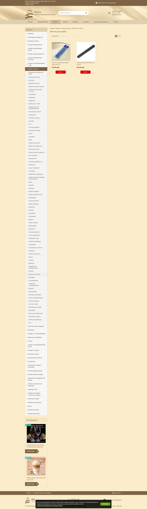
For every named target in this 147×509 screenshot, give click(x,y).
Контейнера (31, 213)
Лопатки (30, 271)
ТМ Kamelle (31, 361)
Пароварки (31, 277)
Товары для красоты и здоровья (35, 384)
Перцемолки (32, 244)
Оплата (65, 22)
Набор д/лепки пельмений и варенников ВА (36, 178)
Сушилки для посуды (34, 130)
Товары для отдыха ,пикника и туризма (34, 394)
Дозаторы (31, 80)
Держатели (31, 229)
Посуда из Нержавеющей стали (36, 64)
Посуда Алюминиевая (35, 44)
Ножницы (31, 185)
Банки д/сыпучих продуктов (36, 152)
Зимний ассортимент (35, 402)
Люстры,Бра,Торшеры (35, 371)
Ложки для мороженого (35, 319)
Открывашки (32, 94)
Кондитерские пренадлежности (33, 267)
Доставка (86, 22)
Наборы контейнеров (34, 241)
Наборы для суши (33, 238)
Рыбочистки (31, 165)
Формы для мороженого (35, 146)
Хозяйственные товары (35, 374)
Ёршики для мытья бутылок (36, 86)
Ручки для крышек (33, 301)
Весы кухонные (32, 155)
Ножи (30, 182)
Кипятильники (32, 291)
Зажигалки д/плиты (34, 83)
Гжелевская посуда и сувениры (35, 366)
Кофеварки (31, 97)
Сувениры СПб (32, 389)
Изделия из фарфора (35, 337)
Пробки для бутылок (34, 254)
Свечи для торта (33, 304)
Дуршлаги (31, 263)
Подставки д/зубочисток (35, 161)
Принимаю (105, 504)
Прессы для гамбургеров (35, 313)
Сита (29, 124)
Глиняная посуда (33, 354)
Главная (30, 22)
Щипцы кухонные (33, 204)
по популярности (64, 36)
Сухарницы (31, 136)
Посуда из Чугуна (33, 350)
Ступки (30, 133)
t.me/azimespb (112, 3)
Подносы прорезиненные (35, 298)
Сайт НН (119, 506)
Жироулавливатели (34, 232)
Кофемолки (31, 100)
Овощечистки (32, 158)
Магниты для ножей (34, 274)
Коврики (30, 210)
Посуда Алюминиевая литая (35, 49)
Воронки (31, 288)
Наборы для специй (34, 104)
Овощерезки (32, 115)
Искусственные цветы (35, 358)
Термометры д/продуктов (35, 174)
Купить (61, 72)
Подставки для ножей (34, 111)
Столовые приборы (33, 127)
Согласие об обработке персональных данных (50, 505)
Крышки (30, 219)
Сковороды (31, 171)
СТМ (29, 323)
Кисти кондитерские (34, 235)
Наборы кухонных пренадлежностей (33, 107)
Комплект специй (33, 399)
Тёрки (30, 140)
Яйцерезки (31, 207)
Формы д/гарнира (33, 191)
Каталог (55, 22)
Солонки (30, 260)
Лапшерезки (32, 216)
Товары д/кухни (33, 69)
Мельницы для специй (34, 307)
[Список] (119, 36)
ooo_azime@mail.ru (116, 500)
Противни (31, 188)
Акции (116, 22)
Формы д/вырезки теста (35, 194)
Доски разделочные (34, 77)
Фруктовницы (32, 226)
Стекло (30, 341)
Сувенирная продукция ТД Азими (36, 379)
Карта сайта (117, 493)
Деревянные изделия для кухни (35, 73)
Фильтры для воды (33, 149)
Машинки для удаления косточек (35, 90)
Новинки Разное (43, 22)
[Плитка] (116, 36)
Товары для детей (33, 413)
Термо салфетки (33, 222)
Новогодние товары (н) (101, 22)
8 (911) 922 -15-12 (102, 3)
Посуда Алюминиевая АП (36, 54)
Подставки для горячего (35, 247)
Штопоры (31, 121)
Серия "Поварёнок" (34, 168)
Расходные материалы (34, 295)
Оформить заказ (116, 14)
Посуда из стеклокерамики (36, 333)
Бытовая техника (33, 41)
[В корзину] (109, 13)
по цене (73, 36)
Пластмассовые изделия (36, 326)
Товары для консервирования (33, 284)
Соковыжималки (33, 280)
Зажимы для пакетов (34, 316)
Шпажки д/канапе (33, 201)
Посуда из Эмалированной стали (36, 345)
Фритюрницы (32, 197)
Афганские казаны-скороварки (42, 493)
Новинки (75, 22)
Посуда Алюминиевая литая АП (35, 58)
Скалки (30, 257)
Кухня (30, 406)
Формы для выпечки (34, 143)
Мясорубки (31, 310)
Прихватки (31, 251)
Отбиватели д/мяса (34, 118)
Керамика (31, 330)
